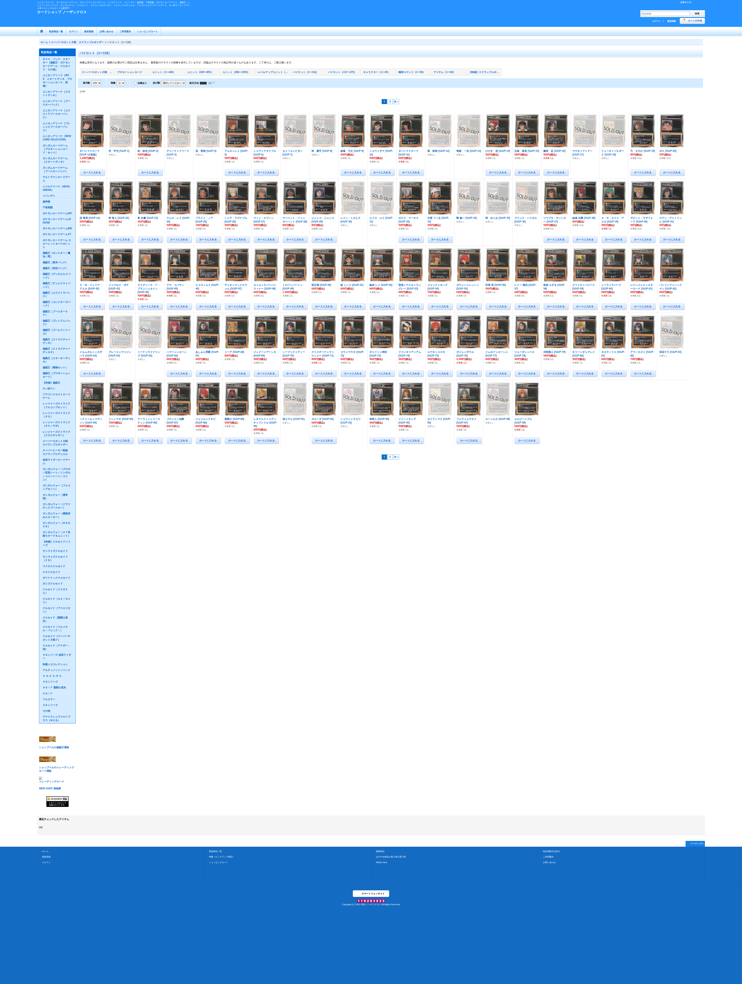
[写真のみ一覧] (204, 83)
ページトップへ (697, 843)
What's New (381, 862)
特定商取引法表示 (551, 851)
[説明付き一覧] (212, 83)
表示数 (87, 83)
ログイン (656, 21)
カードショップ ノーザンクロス (62, 12)
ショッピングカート (218, 862)
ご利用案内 (548, 857)
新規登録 (671, 21)
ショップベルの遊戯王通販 (54, 747)
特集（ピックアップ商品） (222, 857)
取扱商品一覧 (215, 851)
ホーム (45, 851)
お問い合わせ (549, 862)
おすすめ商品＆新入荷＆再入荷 (391, 857)
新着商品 (380, 851)
